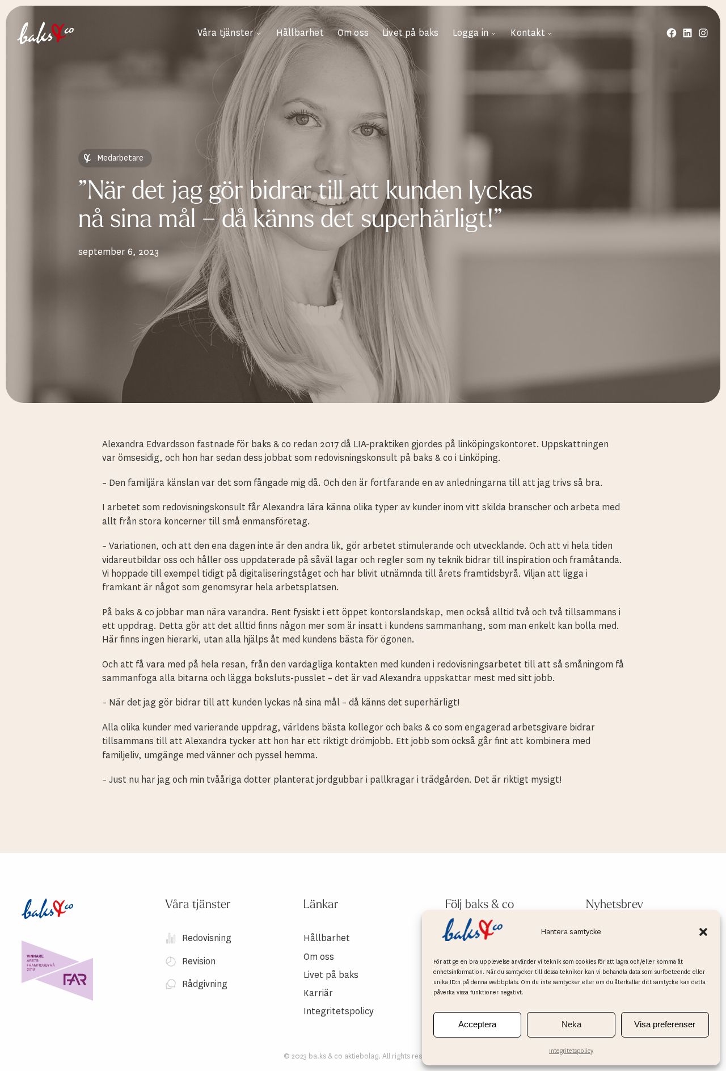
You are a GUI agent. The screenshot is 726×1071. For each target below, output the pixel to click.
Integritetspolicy (571, 1051)
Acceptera (477, 1024)
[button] (703, 932)
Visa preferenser (664, 1024)
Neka (571, 1024)
